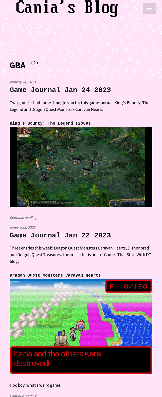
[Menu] (149, 8)
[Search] (135, 8)
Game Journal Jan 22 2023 (60, 236)
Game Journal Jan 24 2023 (60, 90)
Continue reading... (24, 218)
